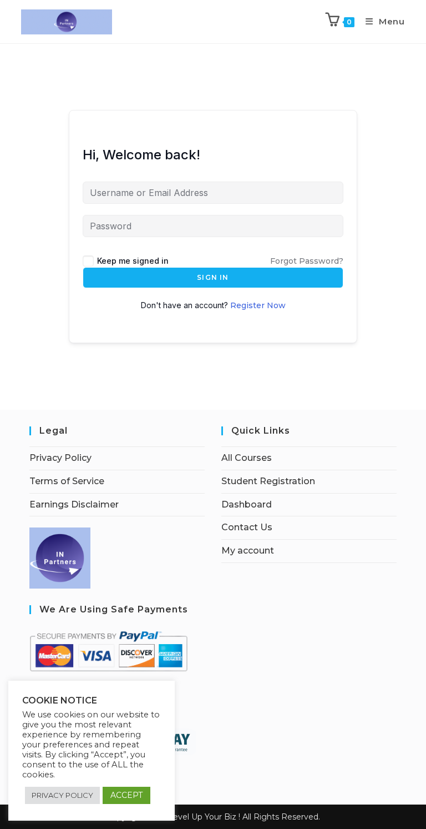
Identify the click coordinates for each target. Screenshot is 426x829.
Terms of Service (66, 481)
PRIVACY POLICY (62, 795)
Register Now (258, 305)
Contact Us (246, 527)
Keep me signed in (133, 260)
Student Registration (268, 481)
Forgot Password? (306, 261)
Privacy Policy (60, 458)
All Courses (246, 458)
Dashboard (246, 504)
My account (247, 550)
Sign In (213, 277)
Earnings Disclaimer (74, 504)
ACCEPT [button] (126, 795)
